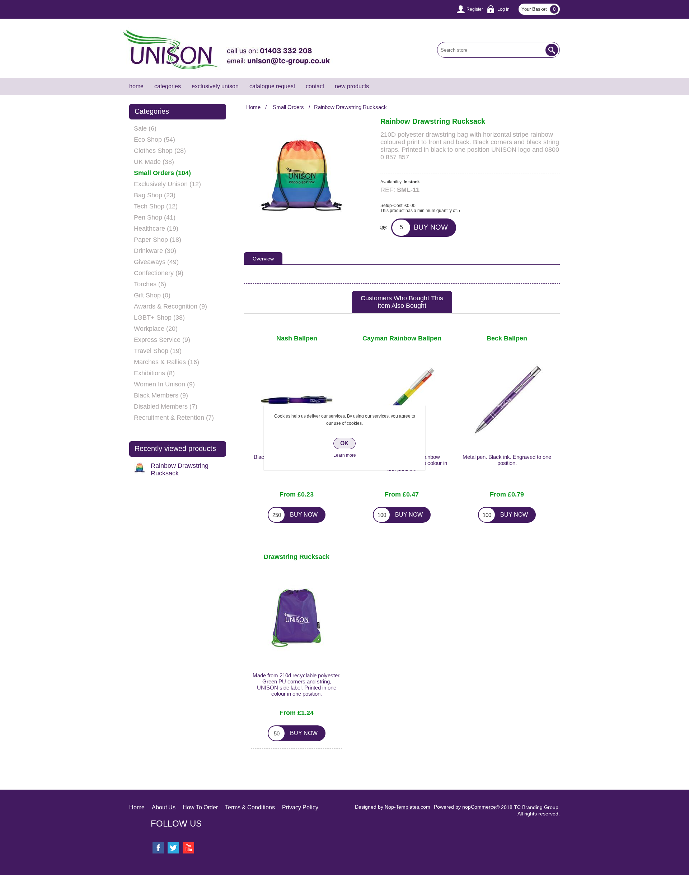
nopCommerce (479, 807)
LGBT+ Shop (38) (159, 317)
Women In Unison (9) (164, 384)
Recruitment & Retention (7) (174, 417)
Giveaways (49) (156, 261)
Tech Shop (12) (156, 206)
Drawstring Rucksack (296, 557)
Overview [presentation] (263, 259)
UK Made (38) (154, 161)
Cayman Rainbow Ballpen (401, 338)
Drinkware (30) (155, 250)
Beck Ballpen (507, 338)
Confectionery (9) (158, 273)
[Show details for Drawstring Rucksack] (296, 618)
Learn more (344, 455)
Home (137, 807)
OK (344, 443)
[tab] (263, 258)
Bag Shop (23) (154, 195)
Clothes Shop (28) (160, 150)
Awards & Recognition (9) (170, 306)
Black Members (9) (161, 395)
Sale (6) (145, 128)
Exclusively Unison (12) (167, 184)
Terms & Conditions (250, 807)
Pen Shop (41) (154, 217)
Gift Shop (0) (152, 295)
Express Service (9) (162, 339)
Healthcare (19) (156, 228)
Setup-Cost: (391, 205)
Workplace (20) (156, 328)
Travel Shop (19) (158, 350)
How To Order (200, 807)
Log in (503, 9)
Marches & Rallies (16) (166, 362)
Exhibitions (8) (154, 373)
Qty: (383, 227)
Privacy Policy (300, 807)
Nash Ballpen (296, 338)
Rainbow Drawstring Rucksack (179, 469)
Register (475, 9)
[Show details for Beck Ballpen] (507, 400)
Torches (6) (150, 284)
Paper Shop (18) (157, 239)
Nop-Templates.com (407, 807)
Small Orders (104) (162, 173)
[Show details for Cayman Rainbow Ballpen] (402, 400)
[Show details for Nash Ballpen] (296, 400)
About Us (163, 807)
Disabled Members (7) (165, 406)
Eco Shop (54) (154, 139)
